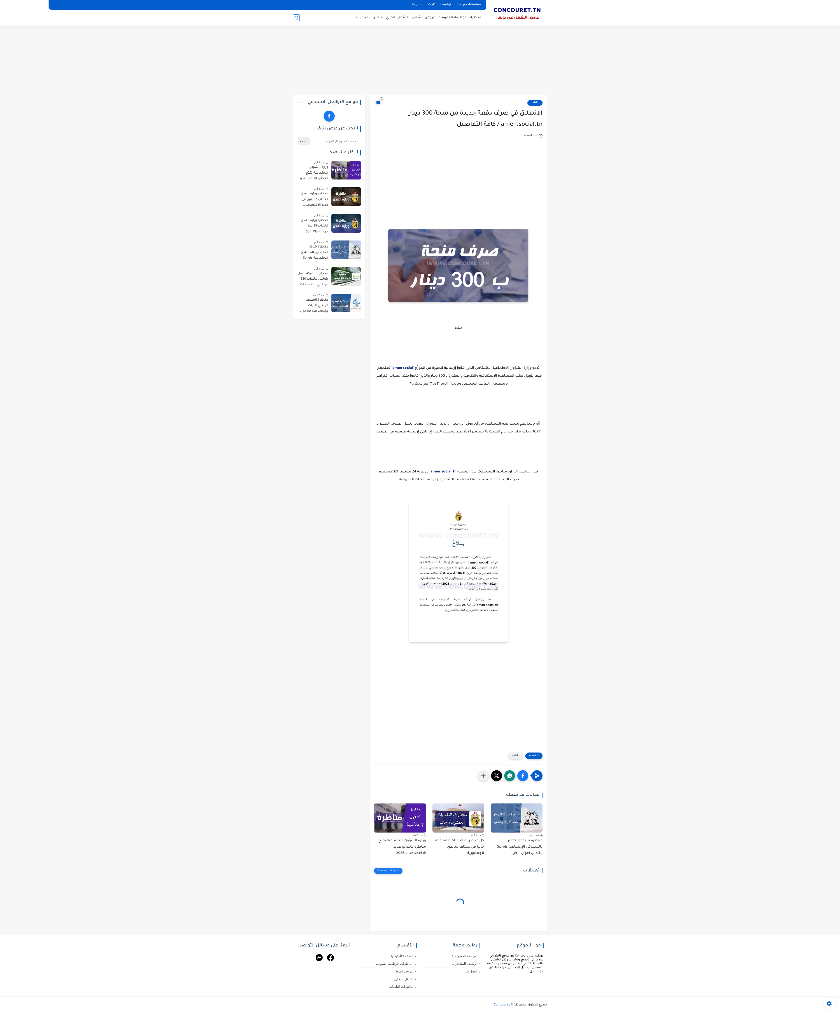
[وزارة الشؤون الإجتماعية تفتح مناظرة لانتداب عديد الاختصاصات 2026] (400, 818)
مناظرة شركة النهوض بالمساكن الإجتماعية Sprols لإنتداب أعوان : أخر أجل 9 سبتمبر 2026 (314, 253)
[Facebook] (330, 958)
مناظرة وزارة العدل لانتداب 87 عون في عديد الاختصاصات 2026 (314, 200)
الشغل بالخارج (397, 17)
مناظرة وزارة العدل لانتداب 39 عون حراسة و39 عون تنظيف (314, 227)
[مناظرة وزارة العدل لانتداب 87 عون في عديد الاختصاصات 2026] (346, 196)
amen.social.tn (443, 472)
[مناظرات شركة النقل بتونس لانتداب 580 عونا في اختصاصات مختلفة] (346, 276)
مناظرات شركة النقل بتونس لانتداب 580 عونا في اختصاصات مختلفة (313, 280)
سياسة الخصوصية (469, 4)
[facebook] (329, 116)
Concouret (502, 1005)
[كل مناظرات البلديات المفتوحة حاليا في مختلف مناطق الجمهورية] (458, 818)
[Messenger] (319, 958)
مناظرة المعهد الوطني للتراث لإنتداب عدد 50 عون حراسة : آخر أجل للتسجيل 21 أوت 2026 (314, 306)
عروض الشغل (423, 17)
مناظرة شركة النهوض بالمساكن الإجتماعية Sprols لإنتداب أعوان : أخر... (519, 847)
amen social (402, 368)
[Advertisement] (420, 61)
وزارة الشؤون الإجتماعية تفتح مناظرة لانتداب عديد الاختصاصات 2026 (402, 847)
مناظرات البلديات (369, 17)
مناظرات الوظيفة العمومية (460, 17)
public (535, 102)
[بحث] (296, 17)
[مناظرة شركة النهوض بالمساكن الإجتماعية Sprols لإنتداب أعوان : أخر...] (516, 818)
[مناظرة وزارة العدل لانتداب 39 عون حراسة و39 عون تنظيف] (346, 223)
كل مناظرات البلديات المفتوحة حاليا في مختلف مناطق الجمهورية (459, 847)
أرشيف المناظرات (439, 4)
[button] (522, 775)
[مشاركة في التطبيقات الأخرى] (483, 775)
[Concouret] (517, 12)
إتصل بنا (417, 4)
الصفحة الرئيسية (401, 956)
